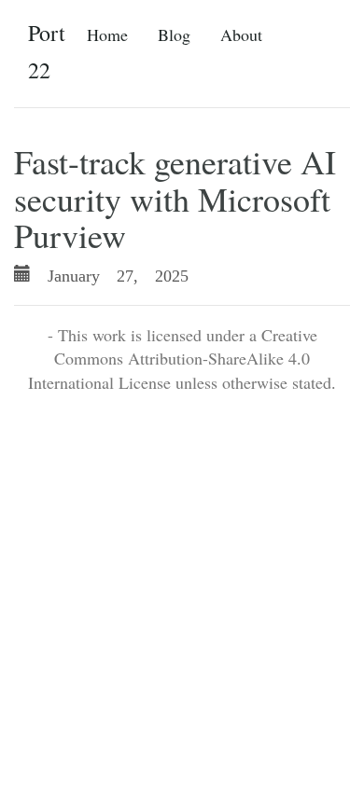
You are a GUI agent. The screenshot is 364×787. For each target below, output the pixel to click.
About (241, 34)
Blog (174, 34)
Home (107, 34)
